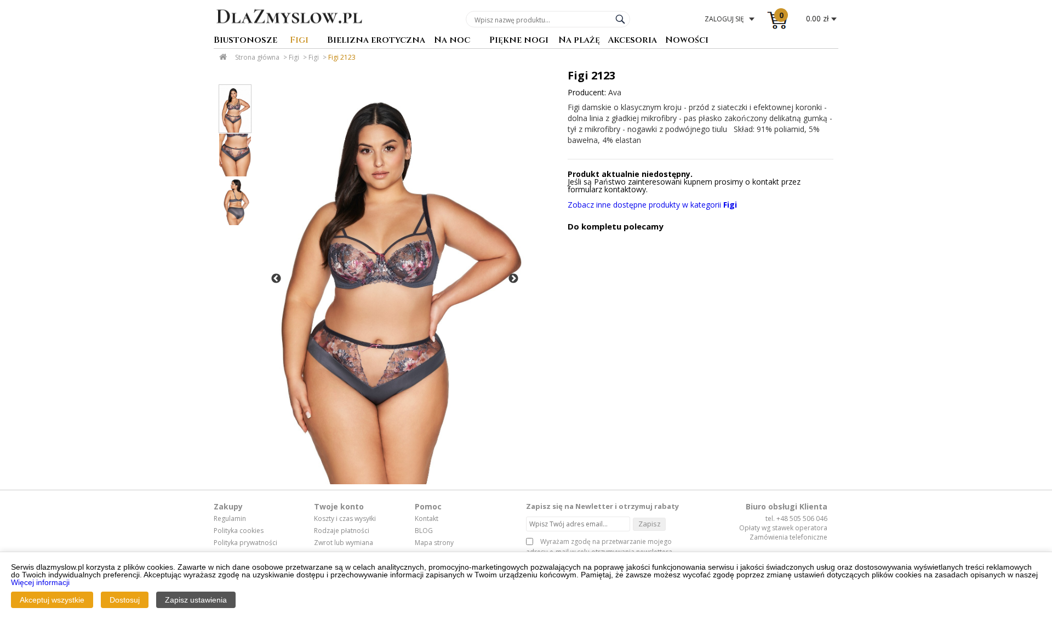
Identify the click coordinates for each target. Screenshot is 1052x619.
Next (513, 278)
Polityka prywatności (245, 542)
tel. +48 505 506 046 (796, 518)
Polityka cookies (239, 530)
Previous (276, 278)
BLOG (424, 530)
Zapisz (649, 524)
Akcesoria (632, 41)
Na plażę (579, 41)
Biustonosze (245, 41)
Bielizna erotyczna (376, 41)
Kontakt (426, 518)
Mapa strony (434, 542)
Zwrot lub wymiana (343, 542)
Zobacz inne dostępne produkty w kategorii (652, 204)
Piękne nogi (518, 41)
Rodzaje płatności (341, 530)
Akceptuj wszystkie (52, 599)
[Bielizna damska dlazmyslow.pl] (289, 31)
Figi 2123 (342, 57)
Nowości (686, 41)
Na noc (452, 41)
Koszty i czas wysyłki (345, 518)
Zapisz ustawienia (196, 599)
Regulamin (230, 518)
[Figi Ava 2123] (394, 278)
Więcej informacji (40, 582)
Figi (299, 41)
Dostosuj (125, 599)
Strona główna (257, 57)
